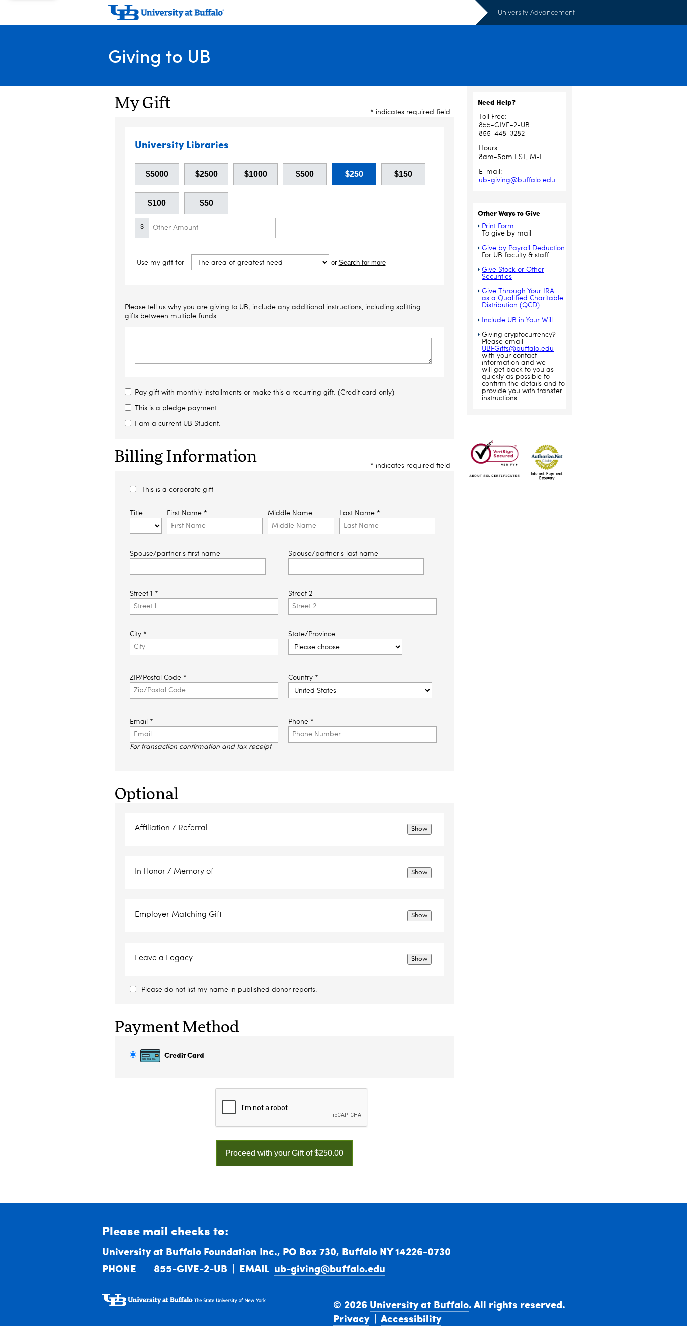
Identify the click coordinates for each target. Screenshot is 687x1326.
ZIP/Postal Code (158, 677)
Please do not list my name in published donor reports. (229, 989)
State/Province (311, 634)
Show (419, 829)
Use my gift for (161, 262)
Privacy (351, 1318)
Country (303, 677)
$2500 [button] (206, 174)
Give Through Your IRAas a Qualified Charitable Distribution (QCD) (522, 298)
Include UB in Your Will (517, 320)
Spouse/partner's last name (333, 553)
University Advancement (536, 12)
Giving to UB (159, 55)
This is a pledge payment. (177, 408)
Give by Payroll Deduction (523, 248)
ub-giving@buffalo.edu (517, 180)
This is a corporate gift (177, 489)
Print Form (498, 226)
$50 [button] (206, 203)
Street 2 (300, 593)
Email (141, 721)
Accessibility (411, 1318)
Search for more (362, 262)
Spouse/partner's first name (175, 553)
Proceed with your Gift (284, 1153)
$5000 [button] (157, 174)
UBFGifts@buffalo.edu (518, 348)
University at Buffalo (419, 1304)
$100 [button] (157, 203)
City (138, 634)
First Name (187, 513)
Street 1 (144, 593)
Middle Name (290, 513)
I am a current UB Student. (178, 423)
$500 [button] (305, 174)
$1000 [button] (255, 174)
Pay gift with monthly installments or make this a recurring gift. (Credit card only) (264, 392)
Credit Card (183, 1055)
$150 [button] (403, 174)
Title (136, 513)
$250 (354, 174)
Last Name (359, 513)
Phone (301, 721)
